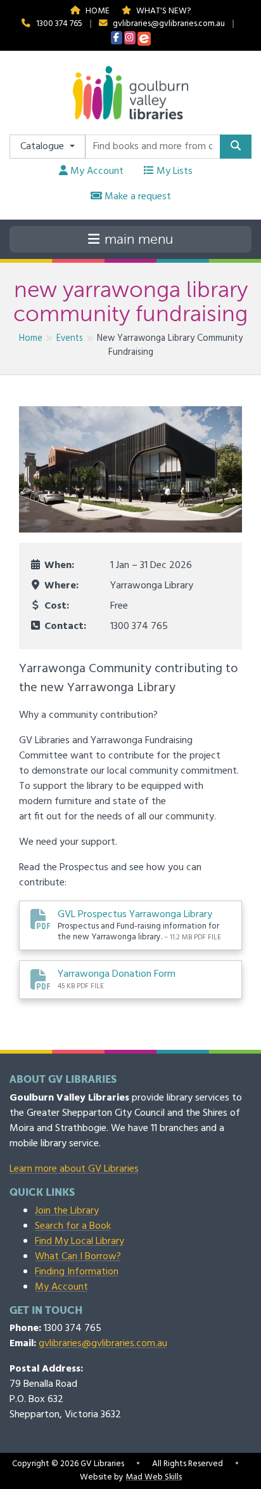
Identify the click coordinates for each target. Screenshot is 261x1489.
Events (69, 338)
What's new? (162, 11)
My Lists (173, 171)
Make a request (136, 197)
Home (96, 11)
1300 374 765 (59, 23)
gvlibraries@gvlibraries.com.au (169, 23)
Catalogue (43, 146)
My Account (96, 171)
